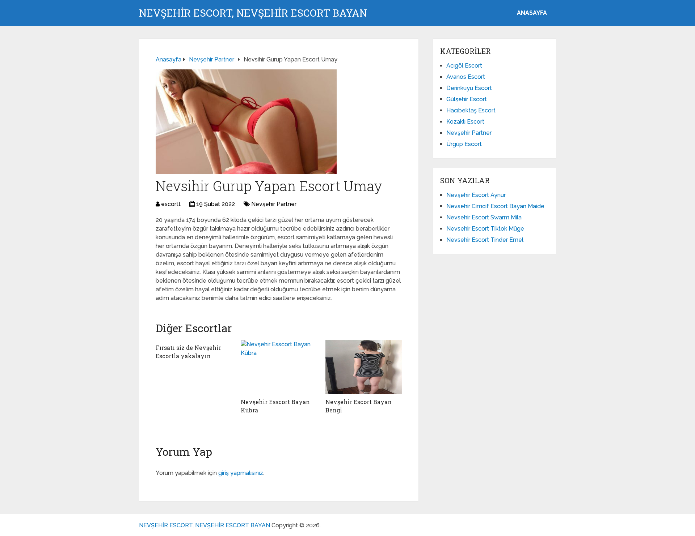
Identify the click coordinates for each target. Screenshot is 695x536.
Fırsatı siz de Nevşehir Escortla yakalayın (188, 351)
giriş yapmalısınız (240, 472)
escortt (171, 204)
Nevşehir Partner (273, 204)
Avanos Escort (465, 76)
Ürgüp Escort (464, 144)
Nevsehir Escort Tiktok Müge (485, 228)
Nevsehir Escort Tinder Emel (484, 239)
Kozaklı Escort (465, 121)
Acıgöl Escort (464, 65)
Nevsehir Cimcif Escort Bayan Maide (495, 206)
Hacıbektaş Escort (471, 110)
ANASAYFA (532, 12)
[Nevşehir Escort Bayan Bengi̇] (363, 367)
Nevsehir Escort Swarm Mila (484, 217)
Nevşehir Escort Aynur (476, 195)
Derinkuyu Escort (469, 88)
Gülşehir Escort (466, 99)
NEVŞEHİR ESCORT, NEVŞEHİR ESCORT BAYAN (253, 13)
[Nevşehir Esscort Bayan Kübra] (279, 367)
